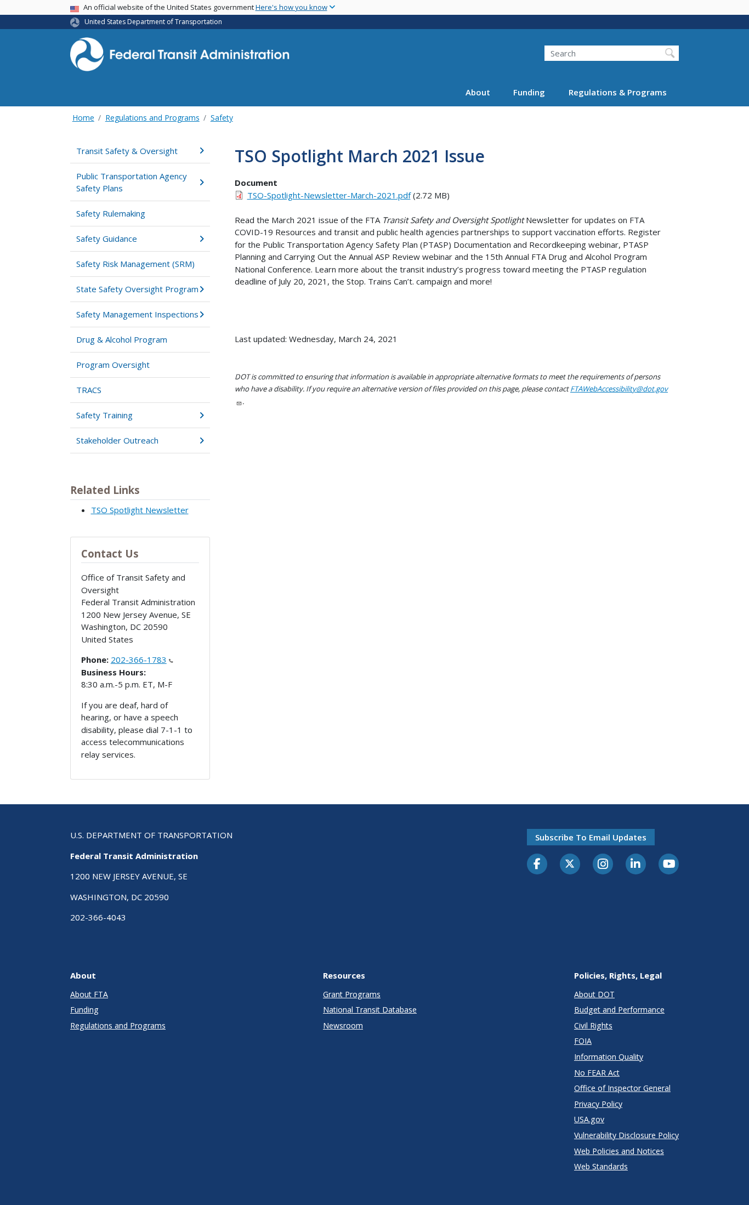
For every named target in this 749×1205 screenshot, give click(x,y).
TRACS (88, 389)
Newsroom (343, 1025)
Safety (222, 117)
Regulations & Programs (618, 92)
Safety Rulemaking (110, 213)
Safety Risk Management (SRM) (135, 263)
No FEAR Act (597, 1072)
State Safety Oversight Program (137, 288)
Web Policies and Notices (619, 1151)
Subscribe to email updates (590, 837)
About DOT (594, 994)
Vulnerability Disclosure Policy (626, 1135)
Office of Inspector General (622, 1088)
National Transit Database (370, 1009)
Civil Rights (593, 1025)
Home (83, 117)
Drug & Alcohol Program (121, 339)
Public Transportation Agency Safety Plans (131, 182)
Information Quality (608, 1056)
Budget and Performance (619, 1009)
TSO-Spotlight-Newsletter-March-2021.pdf (329, 195)
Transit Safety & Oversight (127, 150)
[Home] (180, 57)
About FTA (89, 994)
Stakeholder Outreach (117, 440)
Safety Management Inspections (137, 314)
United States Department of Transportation (153, 21)
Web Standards (601, 1166)
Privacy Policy (598, 1104)
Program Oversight (113, 364)
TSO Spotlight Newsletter (140, 509)
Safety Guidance (106, 238)
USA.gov (589, 1119)
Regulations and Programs (152, 117)
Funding (529, 92)
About (478, 92)
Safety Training (104, 415)
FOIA (583, 1041)
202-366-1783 (139, 659)
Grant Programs (352, 994)
